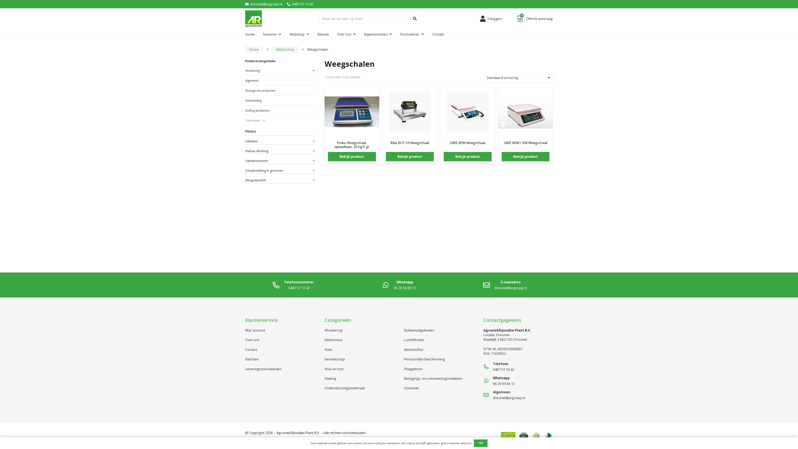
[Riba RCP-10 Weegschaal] (410, 94)
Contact (251, 349)
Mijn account (255, 330)
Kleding (330, 378)
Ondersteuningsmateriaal (345, 388)
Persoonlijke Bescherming (424, 359)
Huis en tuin (334, 369)
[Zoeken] (415, 18)
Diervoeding (253, 100)
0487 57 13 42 (302, 4)
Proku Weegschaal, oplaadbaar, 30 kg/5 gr (351, 145)
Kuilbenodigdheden (419, 330)
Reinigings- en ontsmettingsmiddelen (433, 378)
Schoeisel (411, 388)
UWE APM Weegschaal (467, 143)
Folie (328, 349)
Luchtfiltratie (414, 340)
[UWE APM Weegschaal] (467, 94)
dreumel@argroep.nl (266, 4)
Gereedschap (335, 359)
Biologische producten (260, 91)
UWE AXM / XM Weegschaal (525, 143)
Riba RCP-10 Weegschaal (409, 143)
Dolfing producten (257, 110)
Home (254, 49)
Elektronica (285, 49)
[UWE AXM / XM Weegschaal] (525, 94)
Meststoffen (413, 349)
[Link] (253, 18)
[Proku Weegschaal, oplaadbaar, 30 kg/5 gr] (352, 94)
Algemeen (252, 81)
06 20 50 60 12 (405, 288)
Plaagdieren (413, 369)
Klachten (252, 359)
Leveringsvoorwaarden (263, 369)
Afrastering (252, 71)
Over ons (252, 340)
